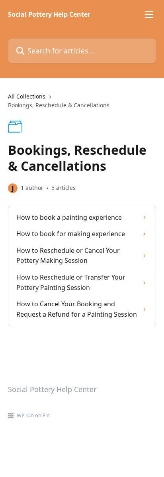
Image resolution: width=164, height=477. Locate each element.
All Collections (26, 96)
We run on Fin (33, 415)
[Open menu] (149, 14)
